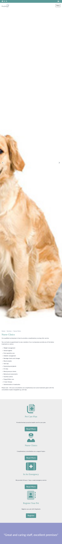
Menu (58, 5)
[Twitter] (4, 1)
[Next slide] (59, 163)
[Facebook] (2, 1)
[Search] (6, 1)
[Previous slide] (3, 163)
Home (3, 331)
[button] (58, 1)
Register (31, 516)
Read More (31, 429)
